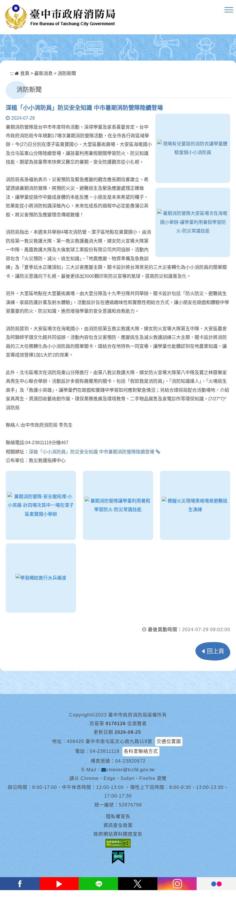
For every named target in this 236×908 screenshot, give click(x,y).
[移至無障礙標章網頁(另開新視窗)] (118, 842)
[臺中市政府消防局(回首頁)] (60, 17)
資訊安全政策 (118, 825)
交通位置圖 (169, 741)
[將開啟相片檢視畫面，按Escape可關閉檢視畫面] (192, 148)
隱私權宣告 (118, 816)
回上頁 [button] (215, 651)
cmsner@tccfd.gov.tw (130, 769)
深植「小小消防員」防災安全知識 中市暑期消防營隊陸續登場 (91, 451)
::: (12, 73)
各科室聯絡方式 (141, 751)
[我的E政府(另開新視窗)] (118, 857)
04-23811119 (104, 751)
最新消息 (43, 73)
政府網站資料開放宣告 (118, 834)
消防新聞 (67, 73)
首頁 (24, 73)
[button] (228, 10)
